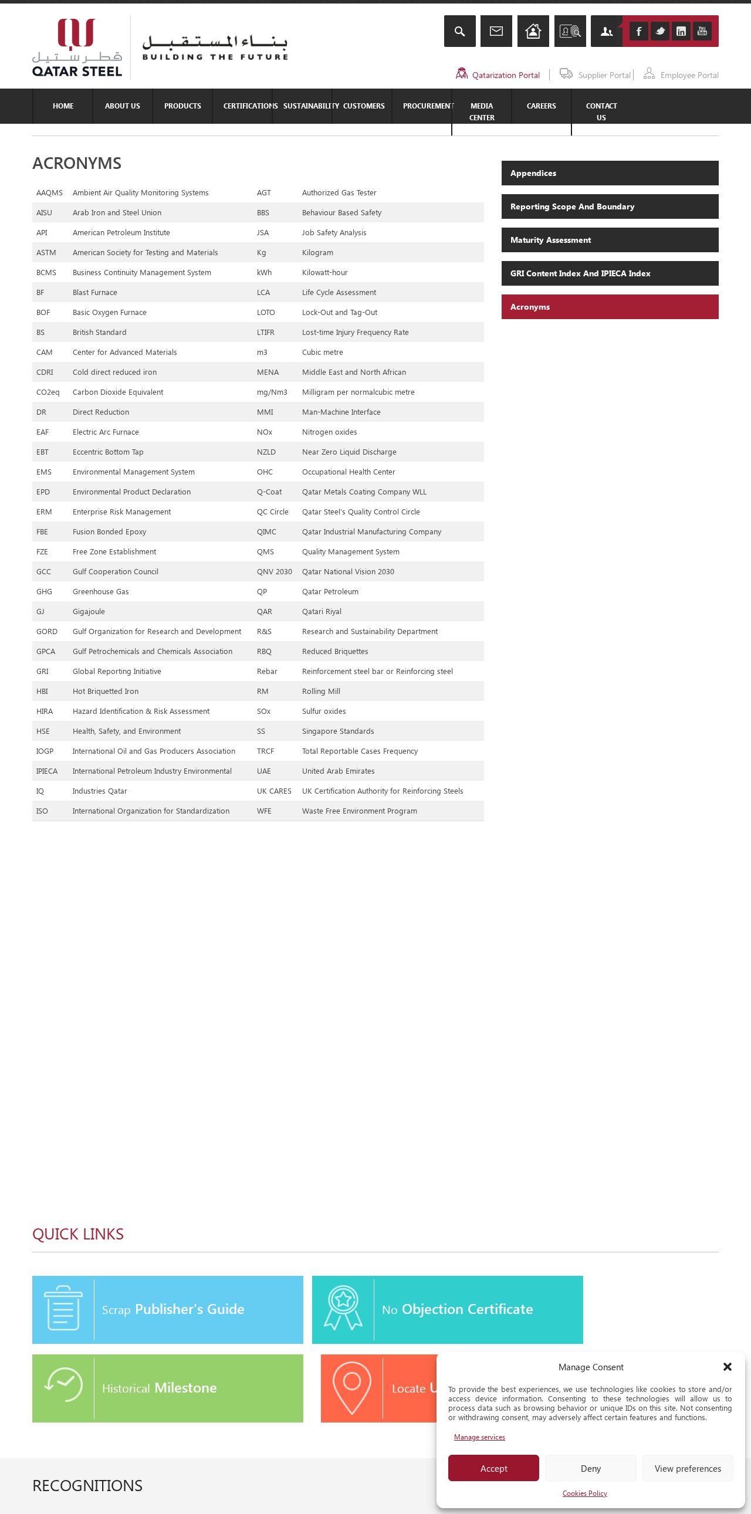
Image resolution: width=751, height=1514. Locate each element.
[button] (727, 1367)
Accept (494, 1468)
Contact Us (601, 111)
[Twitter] (660, 31)
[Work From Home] (533, 33)
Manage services (479, 1436)
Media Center (482, 111)
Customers (364, 105)
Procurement (427, 105)
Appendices (533, 172)
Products (182, 105)
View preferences (688, 1468)
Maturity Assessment (550, 239)
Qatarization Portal (506, 74)
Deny (591, 1468)
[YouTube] (702, 31)
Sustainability (307, 105)
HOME (63, 105)
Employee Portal (690, 74)
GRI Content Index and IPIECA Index (580, 273)
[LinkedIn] (681, 31)
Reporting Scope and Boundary (572, 206)
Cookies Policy (585, 1493)
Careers (541, 105)
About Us (122, 105)
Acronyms (530, 306)
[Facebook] (639, 31)
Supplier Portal (605, 74)
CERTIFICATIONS (248, 105)
